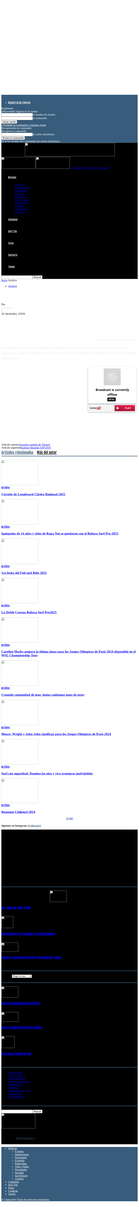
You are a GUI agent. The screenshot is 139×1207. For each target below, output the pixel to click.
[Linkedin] (43, 319)
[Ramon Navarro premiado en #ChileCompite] (7, 927)
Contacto (12, 254)
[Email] (55, 319)
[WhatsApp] (31, 319)
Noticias (12, 177)
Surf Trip (12, 231)
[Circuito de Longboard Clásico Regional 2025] (19, 484)
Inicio (4, 280)
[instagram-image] (12, 891)
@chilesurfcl (34, 825)
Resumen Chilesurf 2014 (18, 812)
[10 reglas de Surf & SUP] (58, 901)
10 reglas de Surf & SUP (16, 908)
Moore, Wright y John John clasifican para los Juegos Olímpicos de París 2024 (56, 734)
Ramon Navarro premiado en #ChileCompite (28, 934)
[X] (19, 319)
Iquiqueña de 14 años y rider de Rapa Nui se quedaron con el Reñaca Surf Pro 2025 (59, 533)
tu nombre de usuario (44, 114)
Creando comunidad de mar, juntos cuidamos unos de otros (42, 695)
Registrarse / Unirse (19, 102)
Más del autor (47, 452)
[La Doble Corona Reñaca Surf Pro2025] (19, 602)
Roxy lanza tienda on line (16, 1054)
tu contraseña (40, 118)
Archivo (19, 212)
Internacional (22, 187)
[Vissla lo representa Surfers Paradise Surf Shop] (9, 950)
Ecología (19, 193)
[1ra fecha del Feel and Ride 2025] (19, 563)
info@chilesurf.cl (25, 1138)
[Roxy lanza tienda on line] (8, 1047)
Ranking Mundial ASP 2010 (35, 447)
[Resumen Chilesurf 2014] (19, 802)
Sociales (19, 206)
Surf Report (21, 209)
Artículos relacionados (17, 452)
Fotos (11, 243)
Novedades (21, 203)
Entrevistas (21, 196)
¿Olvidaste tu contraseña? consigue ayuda (23, 125)
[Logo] (18, 167)
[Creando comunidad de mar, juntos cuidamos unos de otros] (19, 684)
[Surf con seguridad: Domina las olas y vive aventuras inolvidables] (19, 763)
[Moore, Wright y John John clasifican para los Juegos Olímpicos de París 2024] (19, 724)
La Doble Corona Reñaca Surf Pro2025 (29, 612)
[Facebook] (7, 319)
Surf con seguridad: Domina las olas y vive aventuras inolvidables (47, 773)
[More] (68, 318)
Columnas (12, 219)
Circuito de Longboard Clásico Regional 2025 (33, 494)
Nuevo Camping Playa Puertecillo (21, 1028)
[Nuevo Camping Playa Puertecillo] (9, 1020)
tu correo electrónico (44, 134)
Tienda (11, 266)
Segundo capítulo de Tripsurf (34, 444)
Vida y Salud (22, 199)
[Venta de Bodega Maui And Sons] (9, 996)
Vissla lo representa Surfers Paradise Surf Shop (31, 958)
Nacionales (21, 190)
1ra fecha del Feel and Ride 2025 (24, 573)
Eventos (19, 184)
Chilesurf (6, 307)
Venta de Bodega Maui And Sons (20, 1003)
